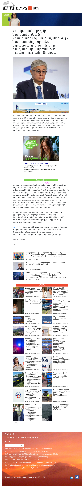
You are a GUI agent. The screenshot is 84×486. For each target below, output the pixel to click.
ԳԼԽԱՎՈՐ (10, 434)
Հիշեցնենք (17, 227)
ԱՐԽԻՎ (9, 442)
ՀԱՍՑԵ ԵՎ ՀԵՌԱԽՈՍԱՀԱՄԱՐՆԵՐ (22, 438)
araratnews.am (22, 459)
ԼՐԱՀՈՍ (42, 285)
